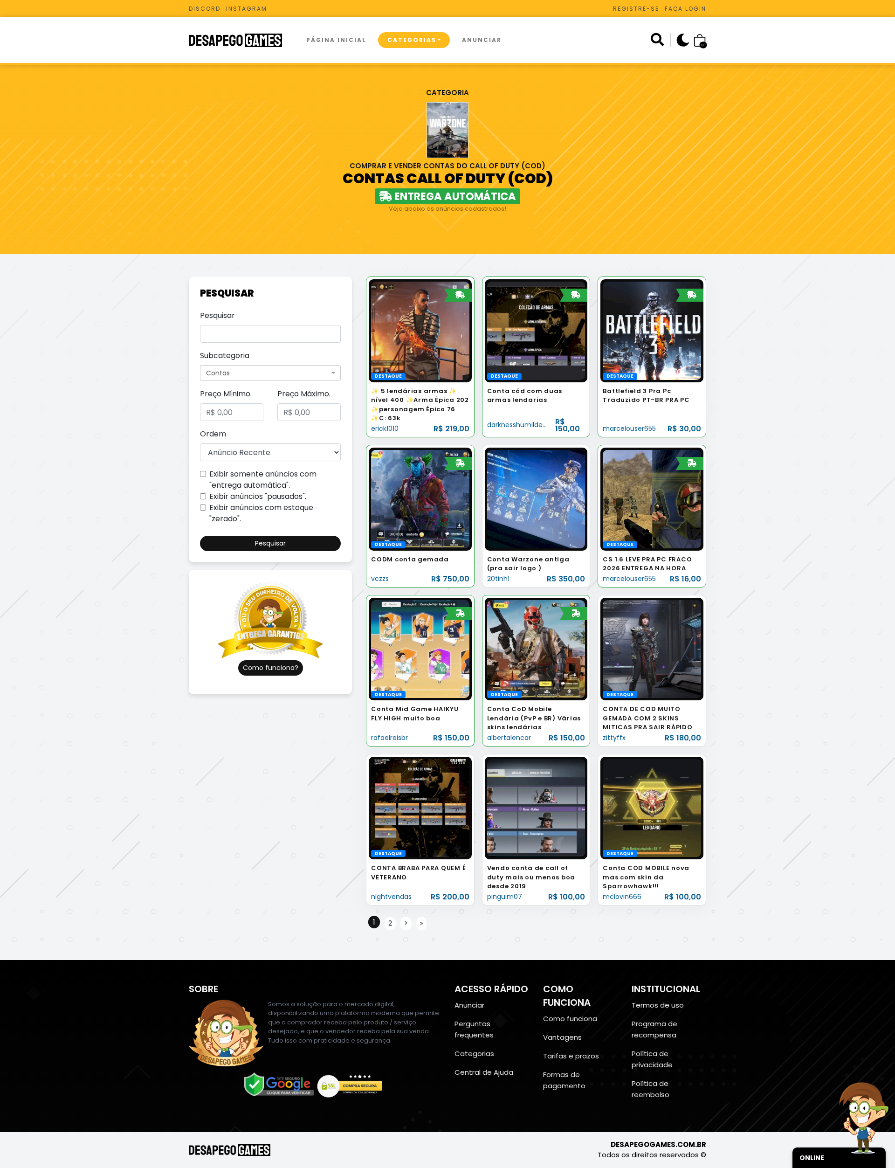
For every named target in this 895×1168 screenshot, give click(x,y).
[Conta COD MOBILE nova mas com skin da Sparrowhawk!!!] (652, 807)
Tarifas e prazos (571, 1056)
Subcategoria (224, 355)
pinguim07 (504, 896)
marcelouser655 (629, 428)
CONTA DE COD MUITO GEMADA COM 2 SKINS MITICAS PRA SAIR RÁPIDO (647, 718)
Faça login (685, 9)
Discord (204, 9)
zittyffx (614, 737)
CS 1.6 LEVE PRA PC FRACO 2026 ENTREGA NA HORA (647, 564)
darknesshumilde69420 (525, 424)
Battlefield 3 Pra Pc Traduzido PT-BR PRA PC (646, 396)
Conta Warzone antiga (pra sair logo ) (528, 564)
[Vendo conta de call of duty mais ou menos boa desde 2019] (536, 807)
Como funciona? (270, 667)
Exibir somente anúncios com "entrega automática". (263, 480)
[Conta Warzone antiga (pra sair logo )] (536, 498)
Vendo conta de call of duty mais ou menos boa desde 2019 (531, 877)
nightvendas (391, 896)
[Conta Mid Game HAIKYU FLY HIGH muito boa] (420, 648)
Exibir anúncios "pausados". (257, 496)
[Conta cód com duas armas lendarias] (536, 330)
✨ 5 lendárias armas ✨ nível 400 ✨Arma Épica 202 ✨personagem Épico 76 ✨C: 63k (420, 405)
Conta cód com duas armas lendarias (525, 396)
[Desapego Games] (241, 40)
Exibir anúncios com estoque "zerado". (261, 513)
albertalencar (509, 737)
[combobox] (270, 373)
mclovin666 (622, 896)
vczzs (380, 578)
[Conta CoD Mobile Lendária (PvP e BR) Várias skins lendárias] (536, 648)
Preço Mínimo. (226, 393)
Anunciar (482, 40)
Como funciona (570, 1018)
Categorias (411, 40)
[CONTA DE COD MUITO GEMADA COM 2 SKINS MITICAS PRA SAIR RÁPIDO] (652, 648)
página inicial (336, 40)
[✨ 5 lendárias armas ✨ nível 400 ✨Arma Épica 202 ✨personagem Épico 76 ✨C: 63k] (420, 330)
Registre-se (636, 9)
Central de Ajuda (483, 1072)
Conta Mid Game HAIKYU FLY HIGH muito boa (415, 714)
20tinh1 (498, 578)
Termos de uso (658, 1005)
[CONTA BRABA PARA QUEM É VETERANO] (420, 807)
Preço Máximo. (303, 393)
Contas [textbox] (218, 373)
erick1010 (385, 428)
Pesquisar (217, 315)
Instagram (246, 9)
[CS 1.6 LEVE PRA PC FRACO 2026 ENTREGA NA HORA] (652, 498)
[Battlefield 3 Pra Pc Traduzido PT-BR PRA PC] (652, 330)
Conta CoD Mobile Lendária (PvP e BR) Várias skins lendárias (534, 718)
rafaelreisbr (389, 737)
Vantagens (562, 1037)
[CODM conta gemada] (420, 498)
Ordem (213, 433)
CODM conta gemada (410, 559)
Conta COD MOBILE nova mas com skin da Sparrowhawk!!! (646, 877)
